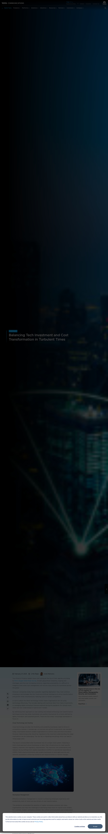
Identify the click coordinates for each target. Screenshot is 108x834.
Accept (95, 826)
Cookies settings (79, 826)
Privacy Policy (39, 821)
